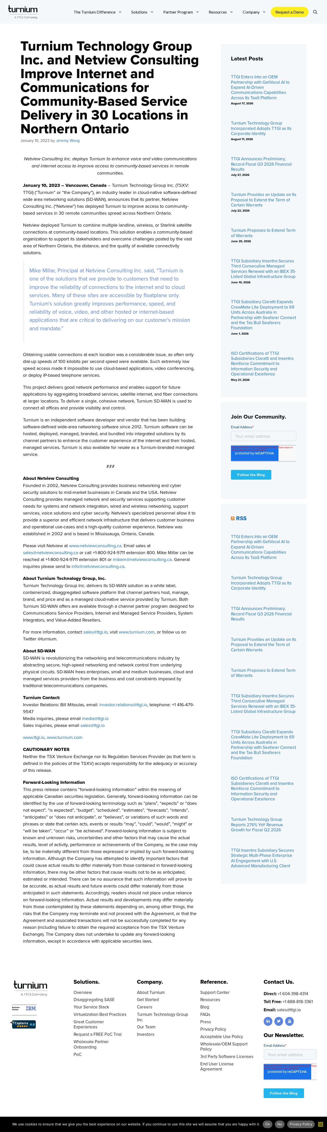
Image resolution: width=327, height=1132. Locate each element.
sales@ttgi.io (95, 632)
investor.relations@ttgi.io (123, 704)
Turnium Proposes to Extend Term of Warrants (263, 232)
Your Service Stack (91, 1007)
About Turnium (151, 992)
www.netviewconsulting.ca (95, 545)
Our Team (146, 1027)
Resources (210, 999)
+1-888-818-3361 (298, 1002)
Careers (144, 1007)
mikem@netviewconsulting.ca (142, 559)
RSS (241, 518)
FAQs (205, 1014)
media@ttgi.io (95, 718)
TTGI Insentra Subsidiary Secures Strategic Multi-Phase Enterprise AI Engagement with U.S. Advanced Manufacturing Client (262, 858)
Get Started (148, 999)
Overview (83, 992)
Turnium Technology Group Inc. (162, 1017)
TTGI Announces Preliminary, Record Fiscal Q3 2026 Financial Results (261, 164)
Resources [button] (218, 11)
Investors (145, 1034)
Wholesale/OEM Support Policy (224, 1046)
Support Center (215, 992)
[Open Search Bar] (315, 12)
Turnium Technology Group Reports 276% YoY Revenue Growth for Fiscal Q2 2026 (257, 824)
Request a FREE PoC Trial (98, 1034)
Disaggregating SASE (94, 999)
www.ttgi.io (33, 737)
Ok (267, 1124)
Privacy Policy (213, 1029)
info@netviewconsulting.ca (98, 566)
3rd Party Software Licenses (226, 1056)
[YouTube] (289, 1021)
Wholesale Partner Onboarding (91, 1044)
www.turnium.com (137, 632)
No (279, 1124)
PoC (77, 1054)
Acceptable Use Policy (221, 1036)
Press (205, 1022)
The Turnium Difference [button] (94, 11)
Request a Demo (289, 11)
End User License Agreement (217, 1066)
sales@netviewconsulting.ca (50, 552)
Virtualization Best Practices (100, 1014)
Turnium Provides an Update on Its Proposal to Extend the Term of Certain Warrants (263, 199)
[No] (320, 1124)
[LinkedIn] (268, 1021)
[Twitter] (278, 1021)
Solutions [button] (139, 11)
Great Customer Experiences (89, 1024)
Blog (204, 1007)
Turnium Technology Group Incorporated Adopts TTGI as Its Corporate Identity (261, 128)
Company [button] (251, 11)
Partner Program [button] (178, 11)
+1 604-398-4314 (293, 994)
